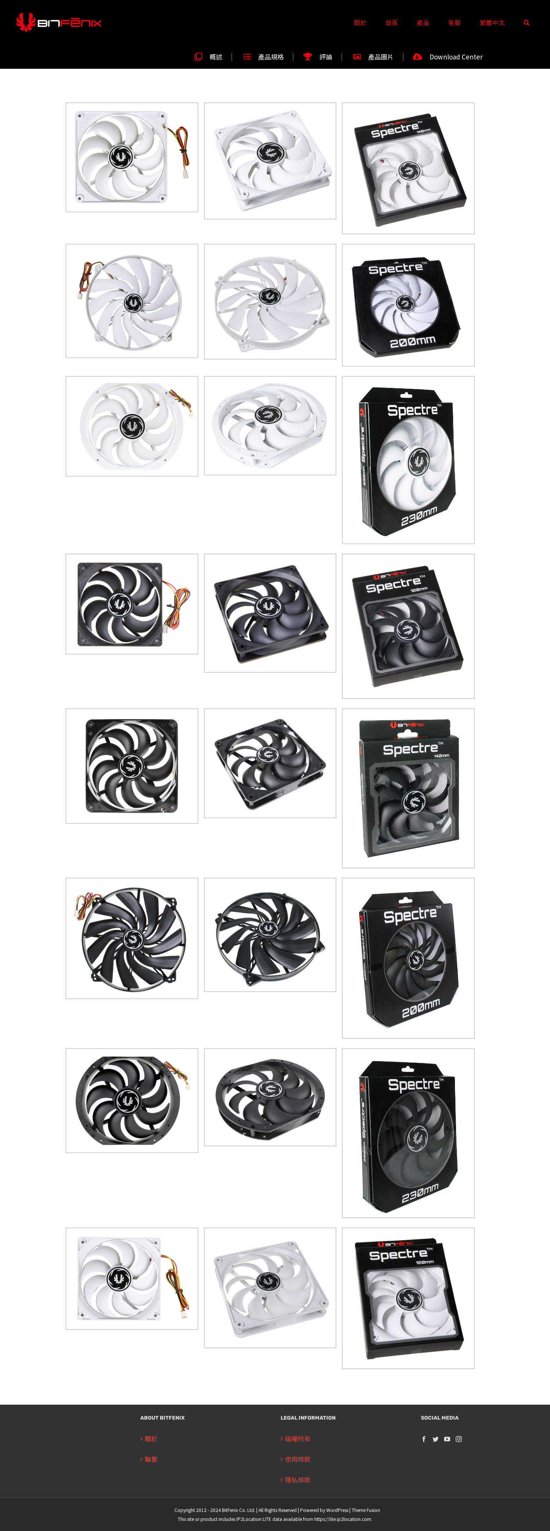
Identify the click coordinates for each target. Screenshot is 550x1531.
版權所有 (298, 1438)
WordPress (337, 1510)
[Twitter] (436, 1439)
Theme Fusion (366, 1510)
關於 (151, 1438)
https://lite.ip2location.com (342, 1519)
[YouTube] (447, 1439)
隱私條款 (298, 1479)
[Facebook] (424, 1439)
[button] (526, 22)
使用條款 (298, 1459)
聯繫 (151, 1459)
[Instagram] (459, 1439)
